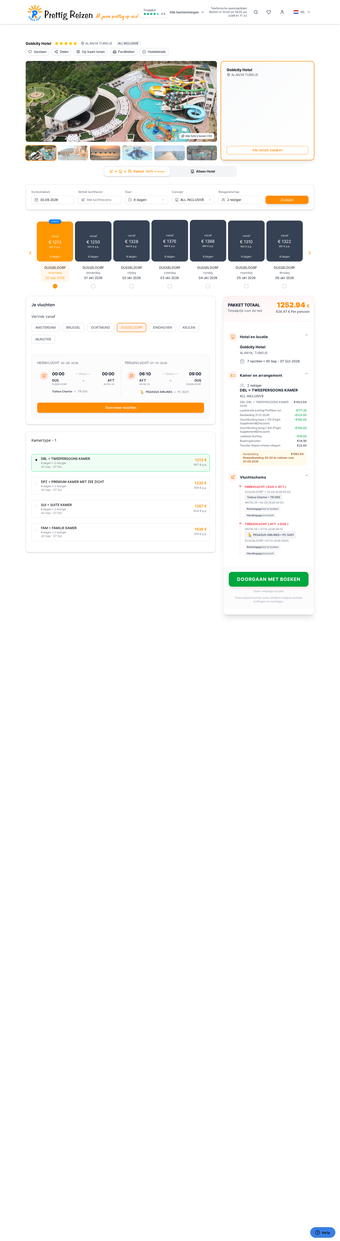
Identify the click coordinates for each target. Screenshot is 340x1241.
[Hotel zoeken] (256, 12)
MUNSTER (43, 339)
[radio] (36, 460)
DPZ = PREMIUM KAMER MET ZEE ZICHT (72, 481)
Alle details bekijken (267, 150)
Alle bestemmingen (184, 12)
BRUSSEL (73, 327)
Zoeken (287, 199)
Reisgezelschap (229, 192)
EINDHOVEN (162, 327)
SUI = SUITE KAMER (56, 505)
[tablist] (170, 171)
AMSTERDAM (45, 327)
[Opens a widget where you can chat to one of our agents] (322, 1233)
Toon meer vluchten (120, 408)
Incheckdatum (40, 192)
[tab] (137, 171)
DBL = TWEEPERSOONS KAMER (65, 458)
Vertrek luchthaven (90, 192)
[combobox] (146, 200)
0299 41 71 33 (237, 15)
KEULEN (189, 327)
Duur (128, 192)
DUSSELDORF (131, 327)
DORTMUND (100, 327)
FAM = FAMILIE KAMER (59, 528)
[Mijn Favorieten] (269, 12)
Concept (177, 192)
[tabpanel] (170, 399)
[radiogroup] (120, 497)
